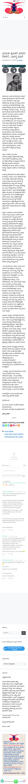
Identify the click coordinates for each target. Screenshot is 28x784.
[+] (21, 475)
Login (24, 465)
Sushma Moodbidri (7, 560)
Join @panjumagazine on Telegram (15, 648)
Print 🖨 (5, 70)
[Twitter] (8, 425)
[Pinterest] (11, 425)
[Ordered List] (11, 475)
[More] (19, 425)
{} (19, 475)
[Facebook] (3, 425)
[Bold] (4, 475)
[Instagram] (14, 425)
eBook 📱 (22, 70)
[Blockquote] (14, 475)
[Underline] (7, 475)
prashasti (5, 536)
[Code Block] (16, 475)
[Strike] (9, 475)
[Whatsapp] (6, 425)
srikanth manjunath (8, 491)
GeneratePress (21, 781)
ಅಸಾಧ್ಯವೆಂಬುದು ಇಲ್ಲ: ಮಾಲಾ (14, 437)
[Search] (24, 633)
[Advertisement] (14, 35)
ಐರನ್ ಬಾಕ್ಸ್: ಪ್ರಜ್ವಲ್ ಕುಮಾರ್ (14, 434)
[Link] (18, 475)
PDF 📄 (14, 70)
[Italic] (5, 475)
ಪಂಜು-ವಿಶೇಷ (9, 432)
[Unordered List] (13, 475)
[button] (24, 17)
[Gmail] (16, 425)
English (17, 1)
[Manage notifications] (24, 781)
